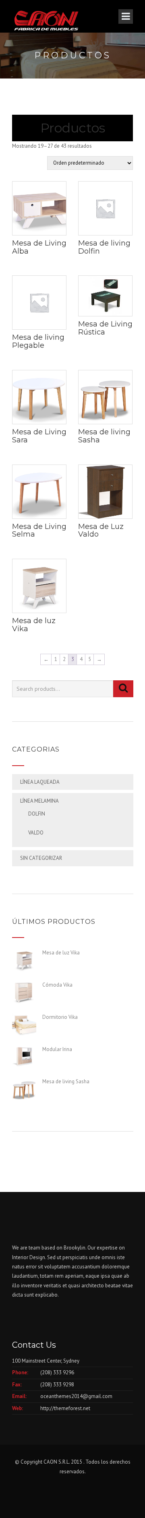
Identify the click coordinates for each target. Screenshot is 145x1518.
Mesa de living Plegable (38, 341)
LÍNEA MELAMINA (39, 800)
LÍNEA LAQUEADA (40, 782)
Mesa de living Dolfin (104, 247)
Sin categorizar (41, 858)
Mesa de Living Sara (39, 436)
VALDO (36, 832)
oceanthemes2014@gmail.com (76, 1396)
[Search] (123, 688)
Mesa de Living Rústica (105, 328)
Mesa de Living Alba (39, 247)
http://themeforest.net (65, 1408)
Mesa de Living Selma (39, 530)
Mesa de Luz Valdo (101, 530)
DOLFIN (36, 813)
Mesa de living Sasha (104, 436)
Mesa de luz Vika (34, 624)
